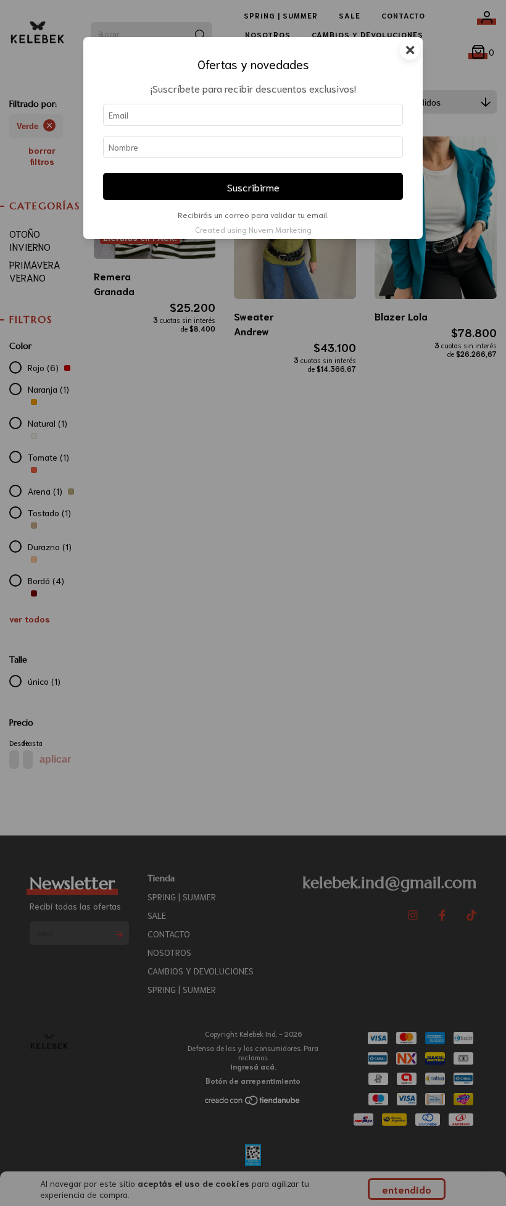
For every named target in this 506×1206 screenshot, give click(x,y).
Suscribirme (253, 186)
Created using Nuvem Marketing (253, 229)
